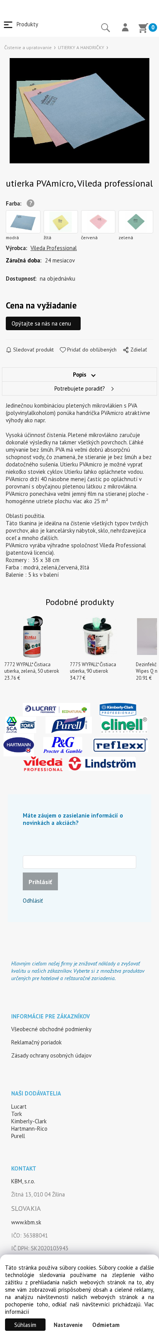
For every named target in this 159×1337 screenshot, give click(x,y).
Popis (79, 374)
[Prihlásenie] (125, 28)
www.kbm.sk (26, 1222)
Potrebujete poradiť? (79, 388)
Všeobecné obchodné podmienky (51, 1029)
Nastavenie (68, 1324)
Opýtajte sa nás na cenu (41, 323)
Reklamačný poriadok (36, 1042)
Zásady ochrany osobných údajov (51, 1055)
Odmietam (106, 1324)
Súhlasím (25, 1324)
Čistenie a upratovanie (28, 47)
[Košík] (143, 29)
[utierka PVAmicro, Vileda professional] (79, 110)
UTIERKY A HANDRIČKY (81, 47)
